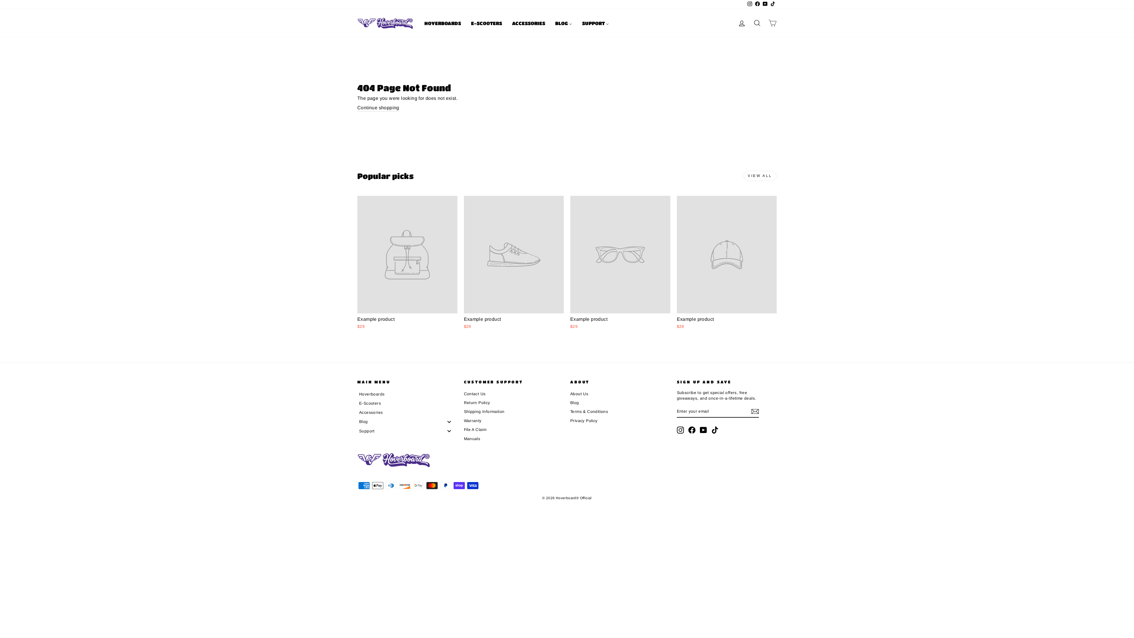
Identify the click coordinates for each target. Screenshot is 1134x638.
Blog (574, 403)
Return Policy (477, 403)
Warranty (473, 421)
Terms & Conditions (589, 411)
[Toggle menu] (449, 422)
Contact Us (475, 394)
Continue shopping (378, 107)
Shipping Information (484, 411)
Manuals (472, 439)
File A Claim (475, 429)
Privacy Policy (584, 421)
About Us (579, 394)
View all (760, 176)
